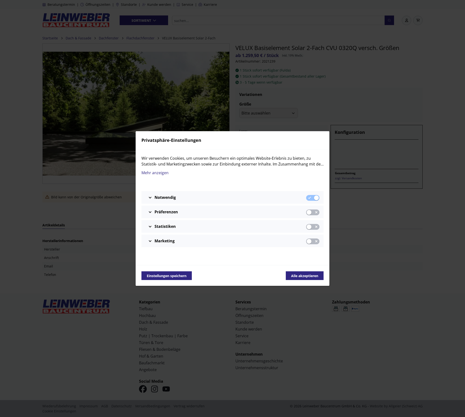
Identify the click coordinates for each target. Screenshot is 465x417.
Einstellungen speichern (166, 275)
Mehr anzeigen (155, 172)
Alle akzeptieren (304, 275)
